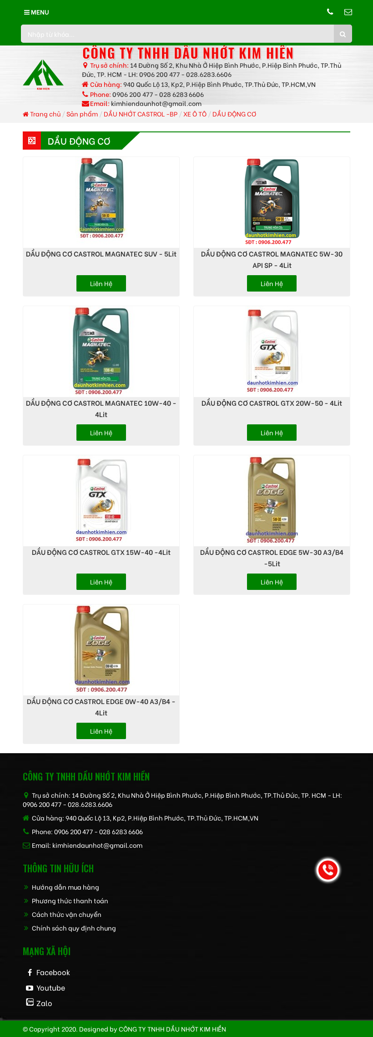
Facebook (53, 972)
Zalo (44, 1002)
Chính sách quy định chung (73, 927)
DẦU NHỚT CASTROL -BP (140, 113)
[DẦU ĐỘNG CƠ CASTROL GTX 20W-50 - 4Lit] (272, 351)
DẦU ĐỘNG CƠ (234, 113)
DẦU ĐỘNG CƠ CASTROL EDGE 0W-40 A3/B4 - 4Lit (101, 706)
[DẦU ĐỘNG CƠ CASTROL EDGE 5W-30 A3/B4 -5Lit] (272, 500)
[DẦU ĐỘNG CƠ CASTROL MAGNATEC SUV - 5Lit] (101, 202)
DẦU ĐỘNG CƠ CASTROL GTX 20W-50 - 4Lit (272, 403)
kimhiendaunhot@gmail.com (156, 103)
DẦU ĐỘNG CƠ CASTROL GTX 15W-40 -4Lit (101, 552)
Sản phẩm (82, 113)
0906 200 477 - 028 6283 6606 (158, 94)
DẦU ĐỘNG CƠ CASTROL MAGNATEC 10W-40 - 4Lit (101, 408)
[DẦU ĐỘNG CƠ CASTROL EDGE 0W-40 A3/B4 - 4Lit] (101, 649)
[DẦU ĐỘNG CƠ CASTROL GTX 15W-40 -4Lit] (101, 500)
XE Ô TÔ (195, 113)
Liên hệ (101, 283)
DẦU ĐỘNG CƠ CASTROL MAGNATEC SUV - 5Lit (101, 253)
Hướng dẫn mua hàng (64, 886)
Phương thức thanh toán (69, 900)
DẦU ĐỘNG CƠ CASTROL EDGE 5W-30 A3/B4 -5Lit (271, 557)
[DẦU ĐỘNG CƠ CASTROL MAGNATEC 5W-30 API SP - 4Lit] (272, 202)
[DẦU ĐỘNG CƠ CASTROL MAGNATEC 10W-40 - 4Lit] (101, 351)
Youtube (50, 987)
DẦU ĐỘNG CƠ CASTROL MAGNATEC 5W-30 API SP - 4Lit (272, 259)
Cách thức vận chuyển (65, 914)
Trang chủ (44, 113)
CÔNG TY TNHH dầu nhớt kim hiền (172, 1028)
